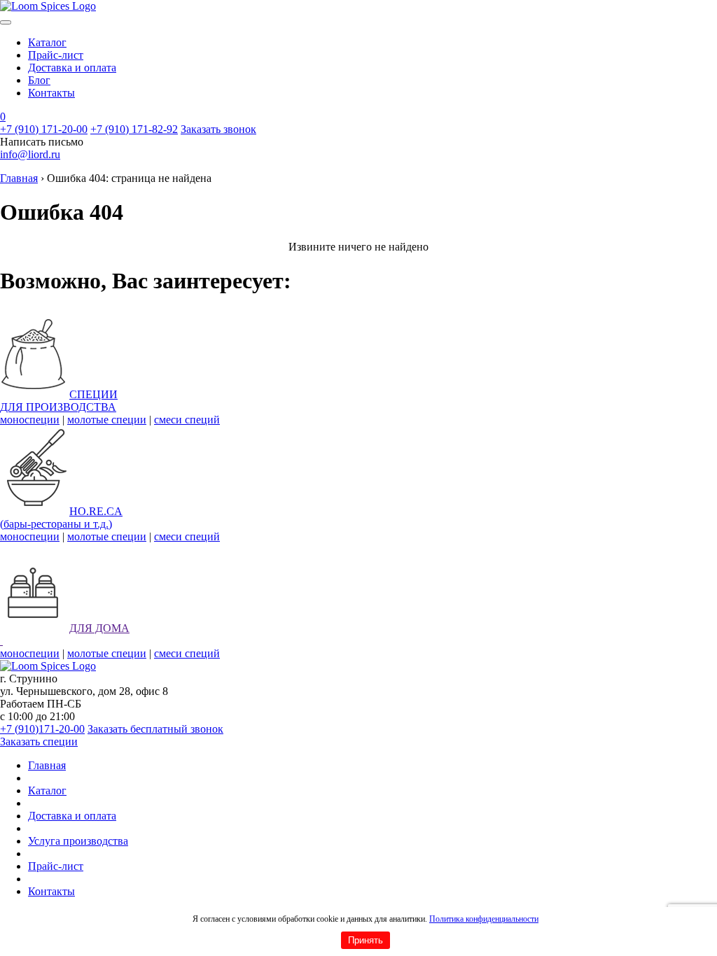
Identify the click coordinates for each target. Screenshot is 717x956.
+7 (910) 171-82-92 (134, 129)
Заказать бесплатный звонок (155, 729)
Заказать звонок (218, 129)
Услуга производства (78, 841)
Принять (365, 940)
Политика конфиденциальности (483, 919)
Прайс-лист (55, 55)
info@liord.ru (30, 154)
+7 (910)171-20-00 (42, 729)
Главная (19, 178)
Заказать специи (39, 741)
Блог (39, 80)
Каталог (47, 42)
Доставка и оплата (72, 67)
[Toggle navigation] (5, 22)
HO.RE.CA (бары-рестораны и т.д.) (61, 517)
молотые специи (106, 420)
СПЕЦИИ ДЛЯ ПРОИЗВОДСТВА (59, 400)
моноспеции (30, 420)
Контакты (51, 93)
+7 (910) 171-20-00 (44, 129)
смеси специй (187, 420)
